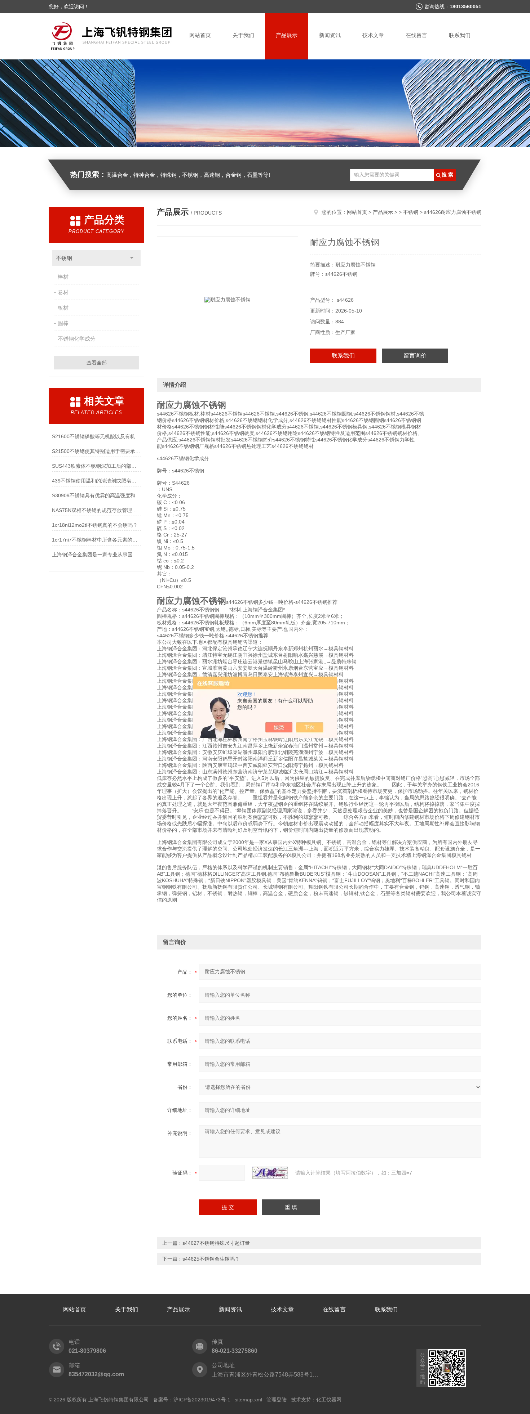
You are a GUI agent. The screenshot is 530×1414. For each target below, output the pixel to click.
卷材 (63, 292)
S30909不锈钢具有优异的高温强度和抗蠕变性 (96, 495)
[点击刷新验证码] (270, 1173)
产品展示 (286, 35)
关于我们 (243, 35)
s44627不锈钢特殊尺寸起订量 (216, 1243)
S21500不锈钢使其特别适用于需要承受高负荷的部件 (96, 451)
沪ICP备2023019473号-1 (201, 1399)
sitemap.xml (248, 1399)
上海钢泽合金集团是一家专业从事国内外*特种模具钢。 (96, 554)
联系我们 (460, 35)
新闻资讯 (330, 35)
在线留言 (416, 35)
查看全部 (97, 362)
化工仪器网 (328, 1399)
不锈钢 (64, 258)
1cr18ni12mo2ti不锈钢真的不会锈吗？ (95, 525)
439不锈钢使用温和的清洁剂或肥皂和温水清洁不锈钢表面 (96, 481)
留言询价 (415, 356)
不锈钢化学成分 (77, 339)
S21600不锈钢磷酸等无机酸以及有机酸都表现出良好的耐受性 (96, 436)
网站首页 (200, 35)
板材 (63, 308)
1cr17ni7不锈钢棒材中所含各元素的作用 (96, 540)
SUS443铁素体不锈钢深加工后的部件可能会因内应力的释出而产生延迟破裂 (96, 466)
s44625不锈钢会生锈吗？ (211, 1259)
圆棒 (63, 323)
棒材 (63, 277)
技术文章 (373, 35)
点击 (132, 258)
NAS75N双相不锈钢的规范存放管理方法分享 (96, 510)
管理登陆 (276, 1399)
